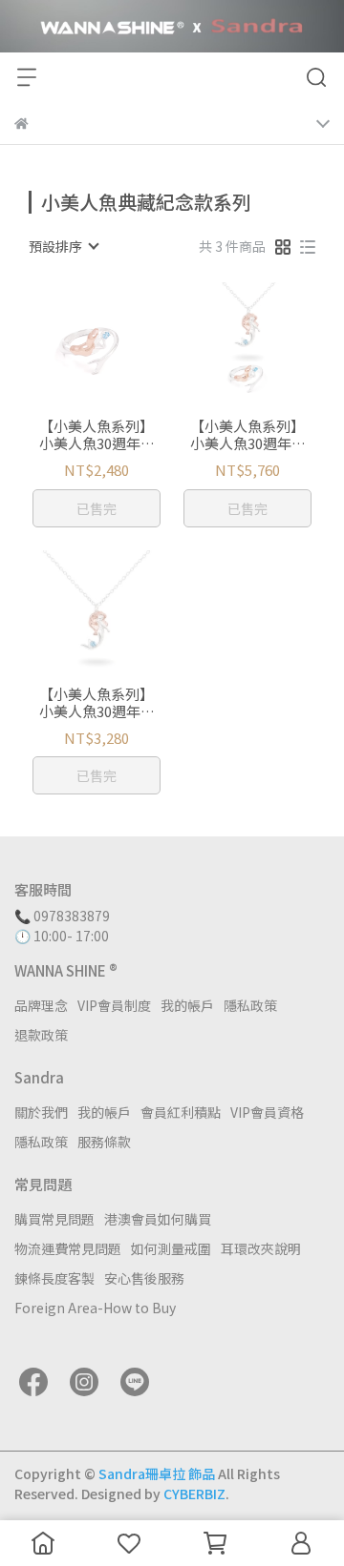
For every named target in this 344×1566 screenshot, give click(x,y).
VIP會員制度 (114, 1005)
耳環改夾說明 (261, 1248)
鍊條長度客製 (54, 1278)
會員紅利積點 (180, 1112)
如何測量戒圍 (171, 1248)
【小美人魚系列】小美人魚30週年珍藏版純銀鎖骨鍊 (97, 703)
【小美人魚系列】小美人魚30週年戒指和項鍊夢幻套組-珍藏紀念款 (247, 435)
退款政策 (41, 1034)
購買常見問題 (54, 1218)
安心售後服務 (144, 1278)
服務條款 (104, 1141)
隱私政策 (250, 1005)
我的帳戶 (187, 1005)
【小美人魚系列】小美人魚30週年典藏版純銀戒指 (97, 435)
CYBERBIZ (194, 1493)
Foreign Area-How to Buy (95, 1307)
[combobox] (63, 246)
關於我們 (41, 1112)
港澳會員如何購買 (157, 1218)
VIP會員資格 (267, 1112)
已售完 (96, 508)
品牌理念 (41, 1005)
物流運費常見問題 (67, 1248)
